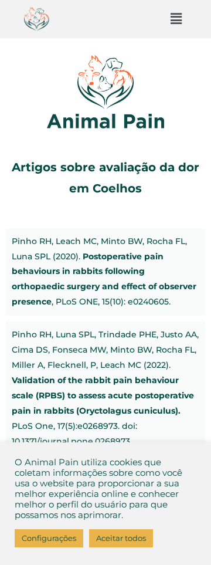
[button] (176, 19)
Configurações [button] (49, 538)
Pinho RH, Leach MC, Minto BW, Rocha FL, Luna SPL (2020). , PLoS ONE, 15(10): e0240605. (104, 271)
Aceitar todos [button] (121, 538)
